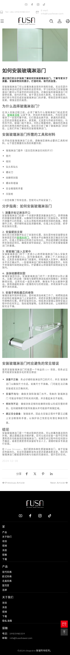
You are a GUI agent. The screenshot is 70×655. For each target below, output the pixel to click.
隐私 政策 (7, 620)
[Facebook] (32, 4)
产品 (4, 532)
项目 (4, 541)
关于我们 (7, 536)
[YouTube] (26, 4)
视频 (4, 545)
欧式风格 (7, 576)
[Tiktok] (44, 4)
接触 (4, 554)
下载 (4, 559)
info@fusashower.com (21, 638)
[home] (27, 21)
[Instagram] (38, 4)
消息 (4, 550)
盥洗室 (5, 585)
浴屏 (4, 590)
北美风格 (7, 581)
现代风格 (7, 572)
